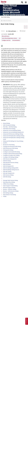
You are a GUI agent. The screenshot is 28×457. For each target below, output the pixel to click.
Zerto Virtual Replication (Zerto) (9, 38)
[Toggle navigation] (25, 2)
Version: (3, 31)
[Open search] (22, 2)
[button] (14, 21)
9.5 (19, 38)
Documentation (16, 40)
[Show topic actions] (25, 27)
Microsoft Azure (5, 36)
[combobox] (11, 31)
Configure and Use (6, 40)
